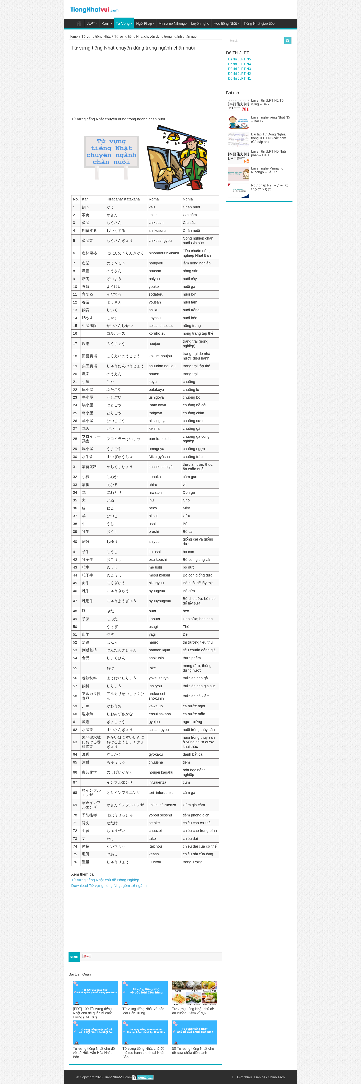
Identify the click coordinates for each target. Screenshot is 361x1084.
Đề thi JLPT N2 (239, 73)
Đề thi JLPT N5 (239, 59)
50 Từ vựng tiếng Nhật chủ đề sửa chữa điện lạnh (193, 1051)
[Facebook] (232, 1077)
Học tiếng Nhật (225, 24)
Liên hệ (259, 1077)
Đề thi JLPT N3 (239, 69)
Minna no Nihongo (173, 24)
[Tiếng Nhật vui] (94, 9)
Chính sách (276, 1077)
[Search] (287, 40)
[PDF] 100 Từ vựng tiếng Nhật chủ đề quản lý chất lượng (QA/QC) (92, 1013)
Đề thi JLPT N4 (239, 64)
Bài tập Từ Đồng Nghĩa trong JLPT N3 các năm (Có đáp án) (268, 138)
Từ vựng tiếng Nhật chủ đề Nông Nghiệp (105, 880)
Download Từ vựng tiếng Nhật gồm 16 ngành (109, 886)
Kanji (105, 24)
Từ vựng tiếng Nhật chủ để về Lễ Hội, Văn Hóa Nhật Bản (94, 1053)
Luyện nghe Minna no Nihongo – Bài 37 (267, 170)
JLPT (91, 24)
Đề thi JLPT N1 (239, 78)
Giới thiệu (244, 1077)
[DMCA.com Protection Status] (143, 1077)
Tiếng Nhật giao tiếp (259, 24)
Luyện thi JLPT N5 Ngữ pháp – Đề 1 (268, 153)
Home (79, 23)
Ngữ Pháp (144, 24)
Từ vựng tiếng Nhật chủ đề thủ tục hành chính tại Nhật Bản (143, 1053)
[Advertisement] (145, 85)
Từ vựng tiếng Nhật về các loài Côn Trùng (143, 1011)
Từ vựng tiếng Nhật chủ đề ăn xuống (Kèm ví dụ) (193, 1011)
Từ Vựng (123, 24)
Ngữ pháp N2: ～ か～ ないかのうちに (269, 187)
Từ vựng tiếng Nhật (96, 36)
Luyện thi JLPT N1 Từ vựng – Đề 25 (267, 102)
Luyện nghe (200, 24)
